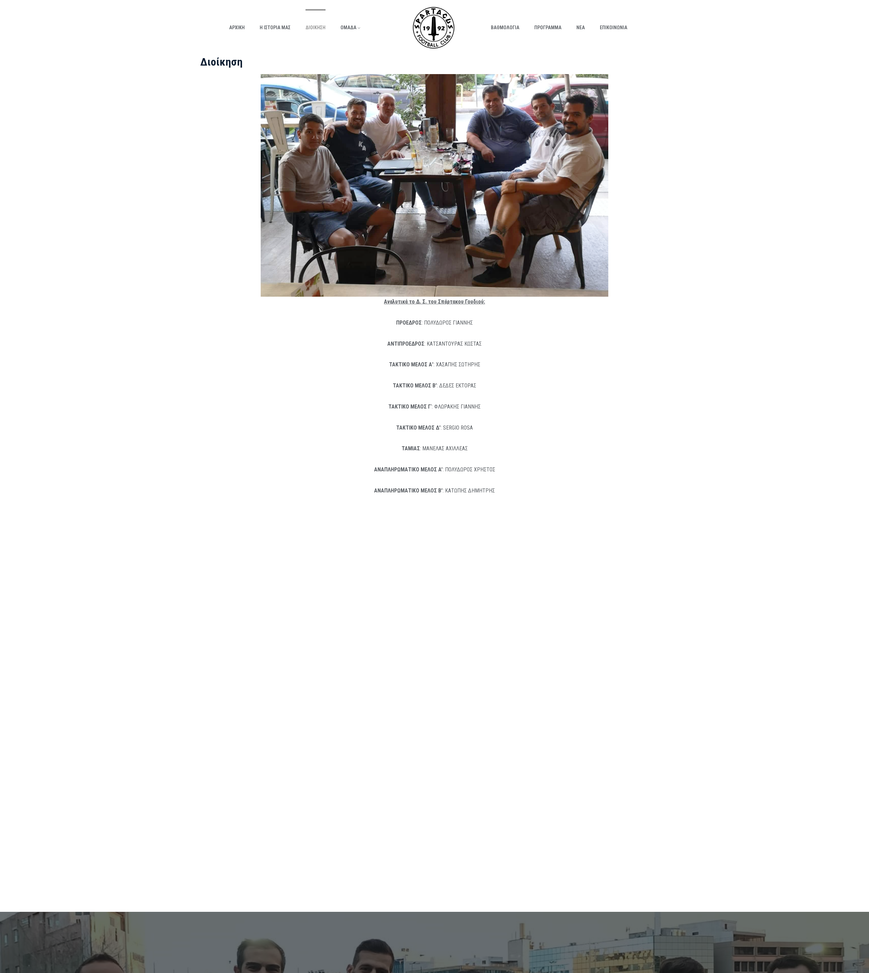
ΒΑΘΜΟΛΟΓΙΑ (505, 27)
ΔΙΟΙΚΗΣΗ (316, 27)
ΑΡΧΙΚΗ (237, 27)
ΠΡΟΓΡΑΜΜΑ (547, 27)
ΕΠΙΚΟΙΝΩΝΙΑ (613, 27)
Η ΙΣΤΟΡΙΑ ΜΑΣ (275, 27)
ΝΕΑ (580, 27)
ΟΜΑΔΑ (348, 27)
